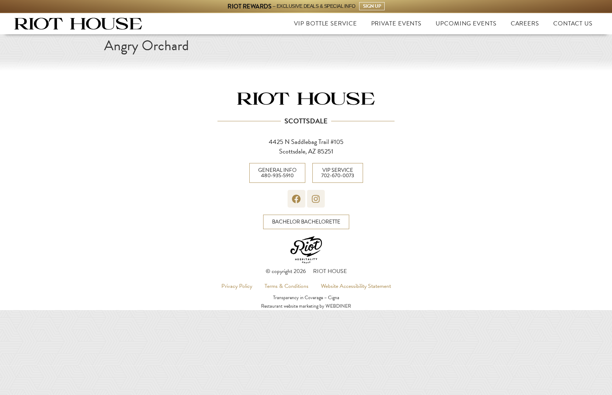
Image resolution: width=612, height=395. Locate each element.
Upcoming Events (466, 23)
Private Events (396, 23)
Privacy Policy (236, 286)
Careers (525, 23)
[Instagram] (316, 199)
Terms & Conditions (286, 286)
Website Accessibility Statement (356, 286)
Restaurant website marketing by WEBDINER (306, 306)
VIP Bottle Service (325, 23)
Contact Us (573, 23)
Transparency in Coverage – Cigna (306, 297)
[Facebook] (296, 199)
